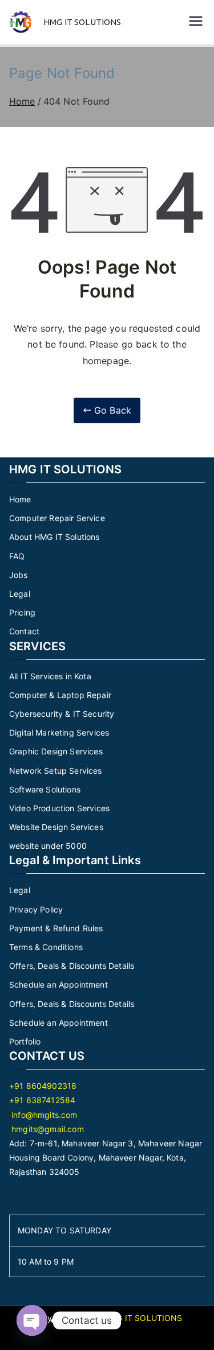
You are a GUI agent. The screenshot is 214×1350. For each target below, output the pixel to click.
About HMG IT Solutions (54, 537)
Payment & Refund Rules (56, 928)
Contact (24, 631)
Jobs (18, 575)
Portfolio (25, 1041)
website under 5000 (48, 846)
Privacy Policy (36, 909)
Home (20, 499)
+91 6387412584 (42, 1100)
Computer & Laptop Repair (60, 695)
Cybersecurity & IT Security (61, 714)
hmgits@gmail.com (46, 1129)
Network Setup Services (55, 770)
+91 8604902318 (42, 1086)
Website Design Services (56, 827)
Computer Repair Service (57, 518)
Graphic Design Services (56, 751)
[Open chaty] (32, 1320)
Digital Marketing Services (59, 732)
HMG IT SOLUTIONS (82, 22)
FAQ (17, 556)
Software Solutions (44, 789)
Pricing (22, 612)
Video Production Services (59, 808)
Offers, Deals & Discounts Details (71, 966)
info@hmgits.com (43, 1115)
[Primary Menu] (196, 22)
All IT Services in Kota (50, 676)
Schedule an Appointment (58, 984)
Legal (19, 593)
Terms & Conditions (46, 947)
